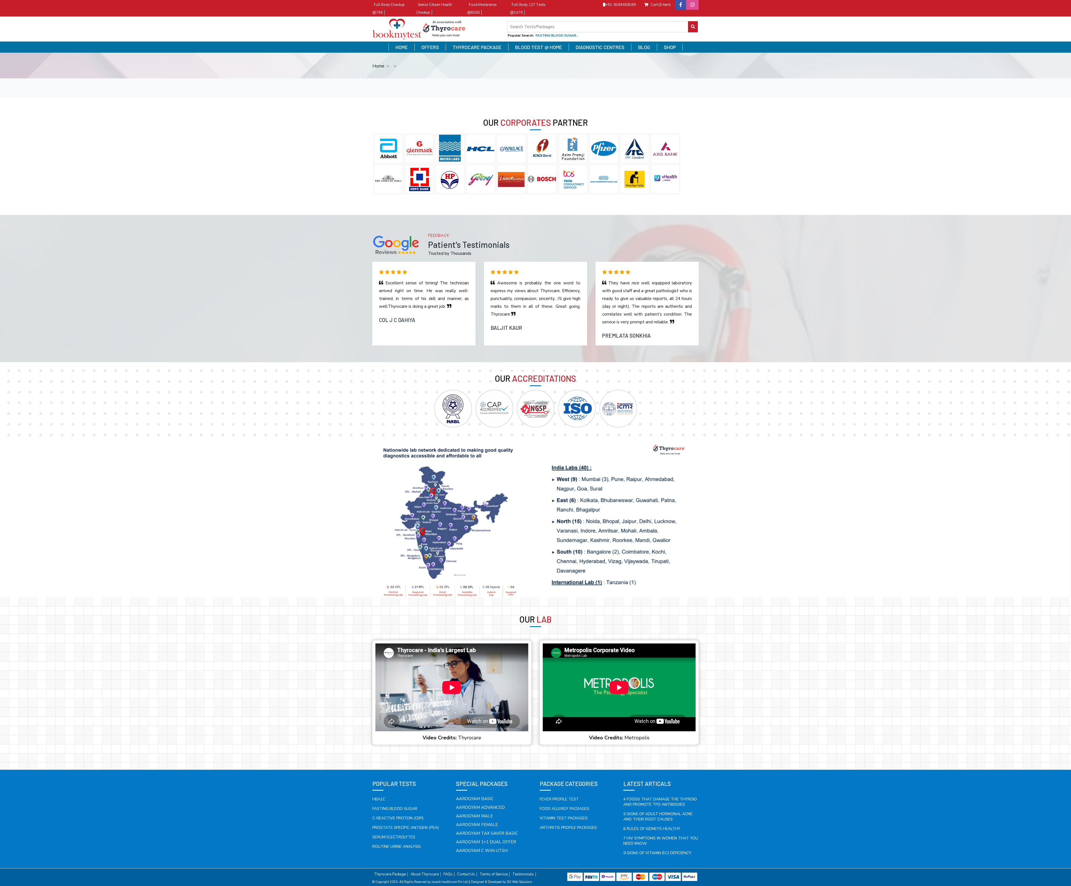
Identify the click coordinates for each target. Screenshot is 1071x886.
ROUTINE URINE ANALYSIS (396, 846)
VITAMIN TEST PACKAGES (564, 818)
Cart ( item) (661, 4)
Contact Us (466, 874)
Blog (644, 47)
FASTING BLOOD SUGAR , (557, 35)
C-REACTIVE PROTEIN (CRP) (397, 818)
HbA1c (378, 799)
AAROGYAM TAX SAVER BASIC (487, 833)
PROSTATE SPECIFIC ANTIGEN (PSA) (405, 827)
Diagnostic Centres (600, 47)
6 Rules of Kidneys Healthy (651, 828)
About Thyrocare (425, 874)
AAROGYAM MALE (474, 816)
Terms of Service (494, 874)
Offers (430, 47)
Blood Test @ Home (538, 47)
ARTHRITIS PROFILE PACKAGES (568, 827)
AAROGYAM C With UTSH (482, 850)
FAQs (447, 874)
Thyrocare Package (477, 47)
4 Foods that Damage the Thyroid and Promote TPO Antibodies (660, 802)
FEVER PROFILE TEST (559, 799)
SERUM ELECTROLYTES (393, 837)
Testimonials (523, 874)
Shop (670, 47)
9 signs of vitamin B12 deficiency (657, 853)
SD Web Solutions (519, 882)
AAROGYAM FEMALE (477, 824)
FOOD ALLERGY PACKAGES (564, 808)
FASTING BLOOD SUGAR (394, 808)
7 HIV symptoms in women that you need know (660, 841)
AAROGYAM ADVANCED (480, 807)
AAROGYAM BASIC (475, 799)
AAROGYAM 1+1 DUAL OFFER (486, 842)
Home (401, 47)
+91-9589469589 (620, 4)
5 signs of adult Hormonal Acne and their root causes (658, 816)
